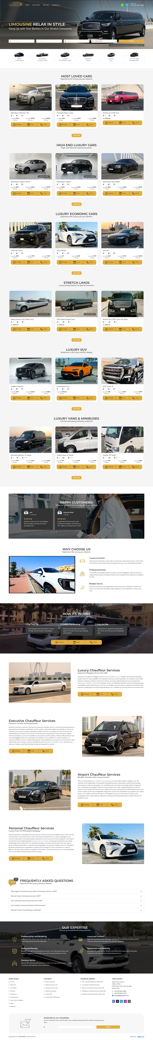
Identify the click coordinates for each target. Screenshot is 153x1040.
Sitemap (12, 1006)
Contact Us (13, 994)
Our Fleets (36, 5)
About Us (13, 985)
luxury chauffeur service (112, 677)
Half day (30, 120)
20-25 (117, 457)
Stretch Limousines (50, 991)
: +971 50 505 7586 (119, 991)
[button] (51, 531)
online (32, 124)
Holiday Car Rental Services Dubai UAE (93, 994)
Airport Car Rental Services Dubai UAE (93, 988)
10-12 (71, 457)
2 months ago (66, 514)
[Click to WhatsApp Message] (122, 5)
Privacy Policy (14, 997)
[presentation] (2, 26)
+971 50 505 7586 (137, 5)
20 (105, 115)
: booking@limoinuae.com (121, 995)
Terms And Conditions (16, 1000)
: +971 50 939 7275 (119, 993)
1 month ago (33, 514)
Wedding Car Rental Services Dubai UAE (94, 991)
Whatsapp (18, 124)
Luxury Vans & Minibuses (52, 997)
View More (76, 135)
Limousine (20, 24)
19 (13, 457)
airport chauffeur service (88, 683)
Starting (15, 120)
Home (27, 5)
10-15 (25, 457)
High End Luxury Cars (51, 985)
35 (105, 457)
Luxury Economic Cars (51, 988)
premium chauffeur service (55, 742)
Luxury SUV (48, 994)
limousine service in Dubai (40, 841)
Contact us (56, 5)
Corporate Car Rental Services (91, 985)
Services (46, 5)
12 (59, 457)
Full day (46, 120)
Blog (11, 1003)
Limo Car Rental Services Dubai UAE (92, 982)
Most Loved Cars (50, 982)
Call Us (45, 124)
